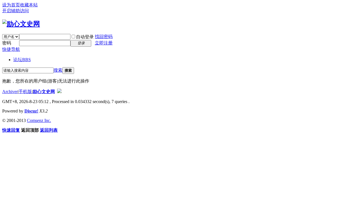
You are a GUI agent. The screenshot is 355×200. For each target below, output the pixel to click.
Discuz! (31, 111)
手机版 (25, 91)
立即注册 (104, 43)
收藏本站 (29, 4)
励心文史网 (44, 91)
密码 (6, 43)
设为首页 (11, 4)
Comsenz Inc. (39, 120)
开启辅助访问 (15, 10)
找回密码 (104, 36)
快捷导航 (11, 49)
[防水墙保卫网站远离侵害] (59, 91)
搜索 (58, 70)
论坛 (22, 59)
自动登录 (85, 36)
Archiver (10, 91)
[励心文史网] (21, 24)
